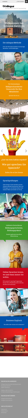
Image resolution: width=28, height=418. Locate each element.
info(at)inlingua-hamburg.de (12, 392)
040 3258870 (21, 1)
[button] (2, 151)
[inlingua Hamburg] (8, 6)
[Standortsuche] (14, 66)
